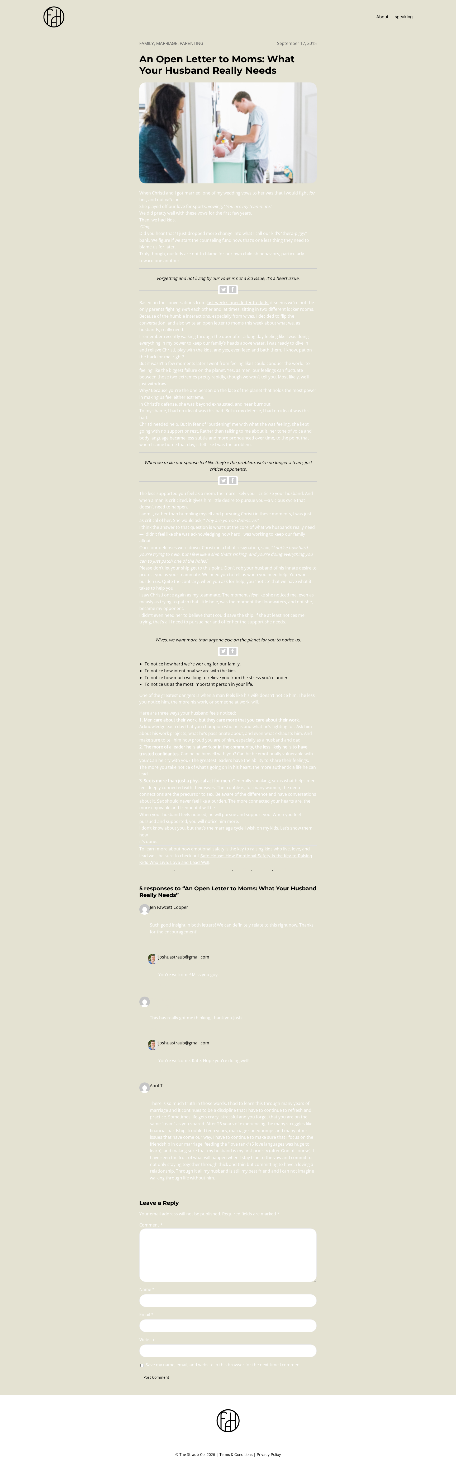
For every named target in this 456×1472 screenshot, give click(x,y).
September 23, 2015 (178, 963)
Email (146, 1314)
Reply (155, 942)
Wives (280, 869)
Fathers (183, 869)
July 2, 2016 (162, 1006)
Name (147, 1289)
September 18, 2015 (170, 914)
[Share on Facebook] (232, 289)
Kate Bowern (162, 999)
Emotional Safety (156, 869)
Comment (151, 1225)
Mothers (242, 869)
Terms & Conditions (236, 1454)
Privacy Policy (269, 1454)
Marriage (167, 43)
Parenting (191, 43)
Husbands (202, 869)
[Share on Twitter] (223, 289)
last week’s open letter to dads (237, 302)
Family (146, 43)
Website (147, 1340)
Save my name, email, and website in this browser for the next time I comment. (224, 1365)
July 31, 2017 (162, 1092)
